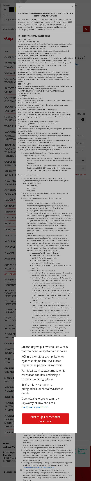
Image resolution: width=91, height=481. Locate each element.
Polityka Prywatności (35, 407)
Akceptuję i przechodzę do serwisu (45, 419)
